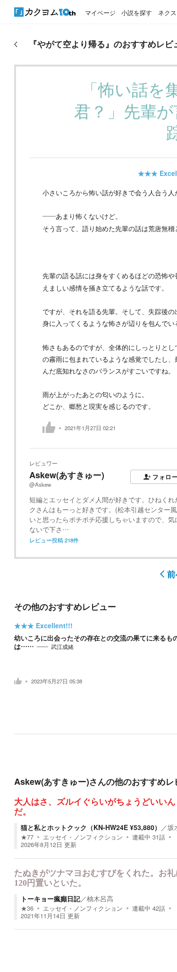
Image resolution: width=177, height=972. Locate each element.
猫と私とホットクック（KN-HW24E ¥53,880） (91, 827)
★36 (27, 908)
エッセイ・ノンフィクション (83, 837)
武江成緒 (62, 646)
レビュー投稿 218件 (54, 540)
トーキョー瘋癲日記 (50, 898)
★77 (27, 837)
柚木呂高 (100, 898)
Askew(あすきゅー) (66, 475)
